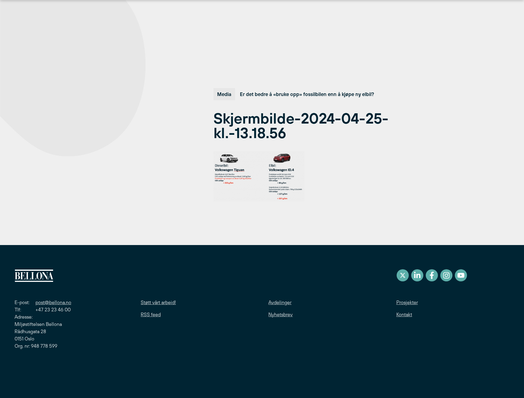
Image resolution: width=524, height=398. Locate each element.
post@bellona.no (53, 302)
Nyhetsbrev (280, 314)
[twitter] (403, 275)
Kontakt (404, 314)
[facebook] (432, 275)
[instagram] (446, 275)
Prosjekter (407, 302)
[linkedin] (417, 275)
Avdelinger (279, 302)
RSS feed (151, 314)
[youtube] (461, 275)
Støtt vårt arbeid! (158, 302)
